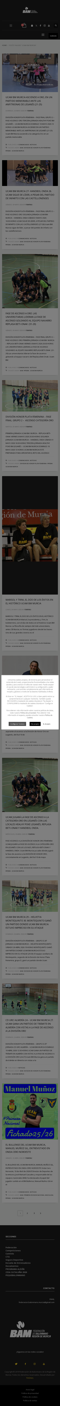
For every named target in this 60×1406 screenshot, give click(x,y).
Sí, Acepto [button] (46, 724)
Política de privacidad (28, 713)
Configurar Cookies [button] (17, 724)
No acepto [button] (35, 724)
